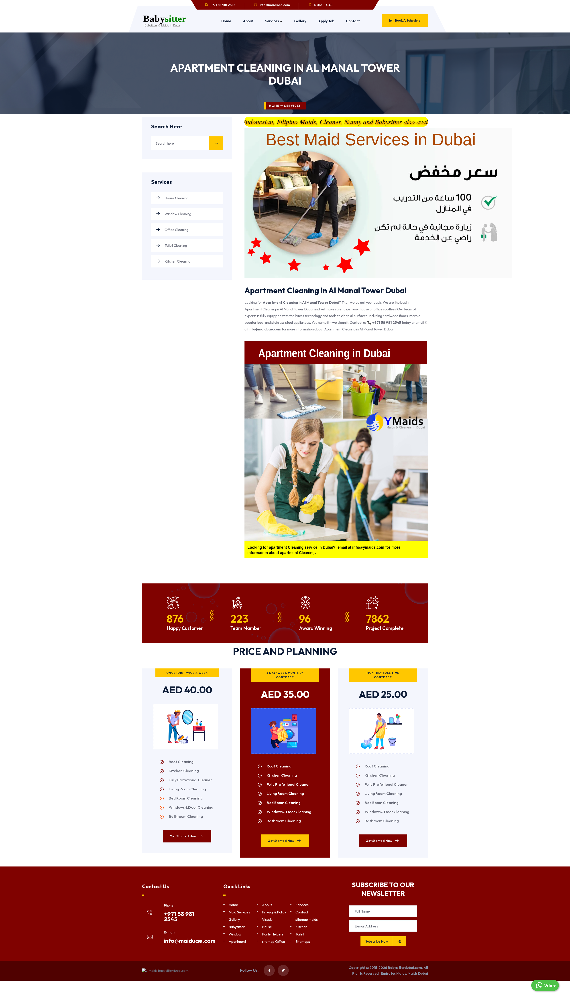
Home (226, 21)
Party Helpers (272, 934)
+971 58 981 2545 (222, 5)
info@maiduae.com (274, 5)
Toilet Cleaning (175, 245)
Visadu (267, 919)
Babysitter (237, 927)
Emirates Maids (393, 973)
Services (272, 21)
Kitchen (301, 927)
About (248, 21)
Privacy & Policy (274, 912)
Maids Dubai (418, 973)
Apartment (237, 941)
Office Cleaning (176, 229)
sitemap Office (273, 941)
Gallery (300, 21)
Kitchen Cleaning (177, 261)
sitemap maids (306, 919)
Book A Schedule (407, 20)
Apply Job (326, 21)
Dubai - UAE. (324, 5)
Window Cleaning (177, 214)
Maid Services (239, 912)
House (267, 927)
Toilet (299, 934)
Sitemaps (302, 941)
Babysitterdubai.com (405, 967)
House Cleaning (176, 198)
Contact (353, 21)
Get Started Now (183, 836)
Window (235, 934)
